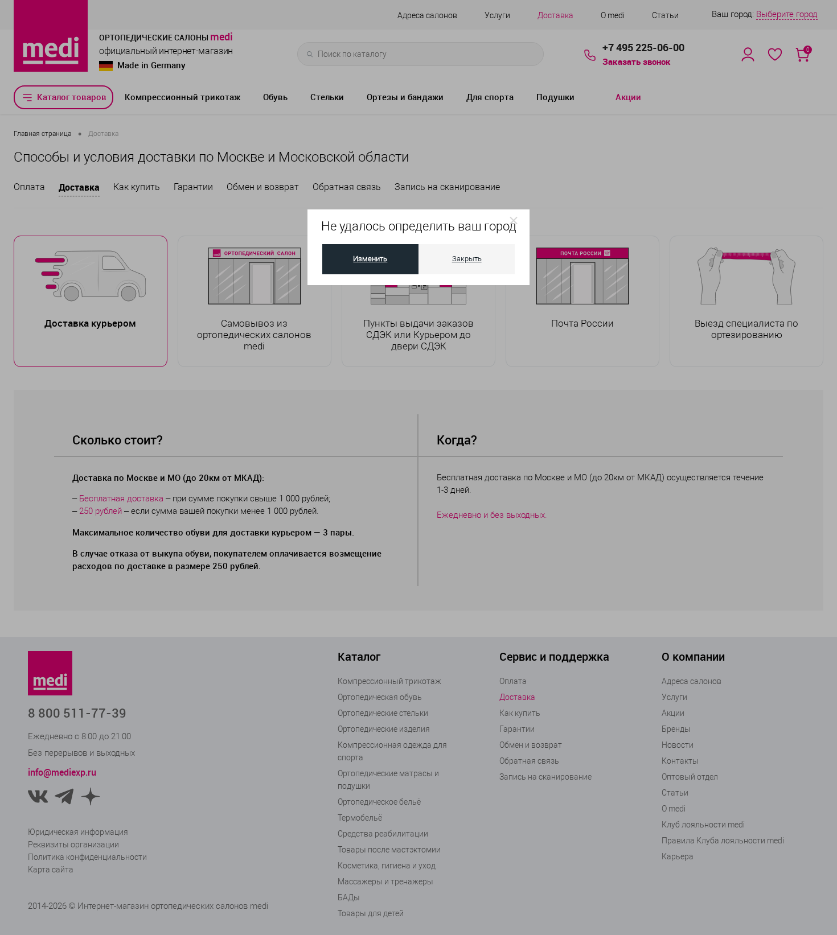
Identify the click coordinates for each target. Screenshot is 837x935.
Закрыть (467, 258)
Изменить (370, 258)
